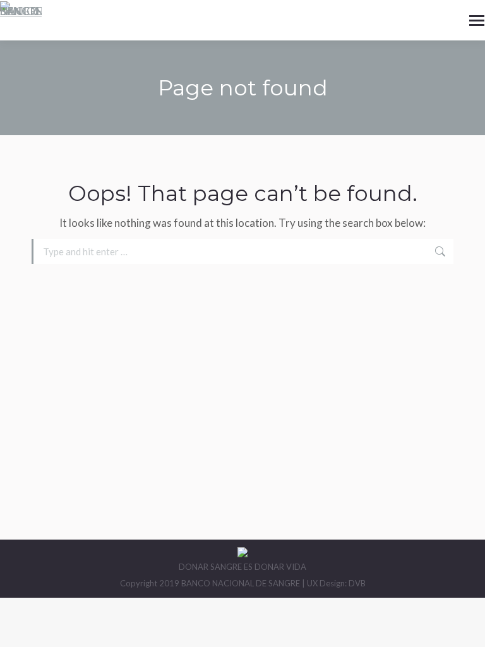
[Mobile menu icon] (477, 20)
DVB (357, 583)
